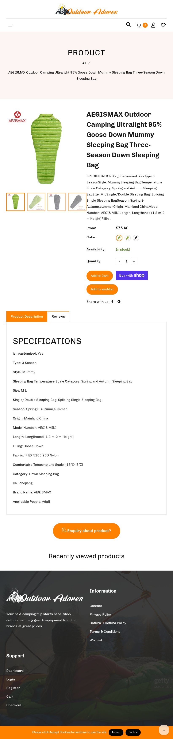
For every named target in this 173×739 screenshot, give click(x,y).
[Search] (128, 25)
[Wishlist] (161, 25)
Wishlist (96, 640)
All (84, 63)
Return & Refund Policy (108, 623)
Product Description (27, 316)
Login (10, 679)
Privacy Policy (101, 614)
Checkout (14, 705)
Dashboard (15, 671)
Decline (133, 732)
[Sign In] (152, 25)
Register (13, 688)
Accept (116, 732)
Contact (96, 606)
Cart (10, 696)
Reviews (58, 316)
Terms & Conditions (105, 632)
